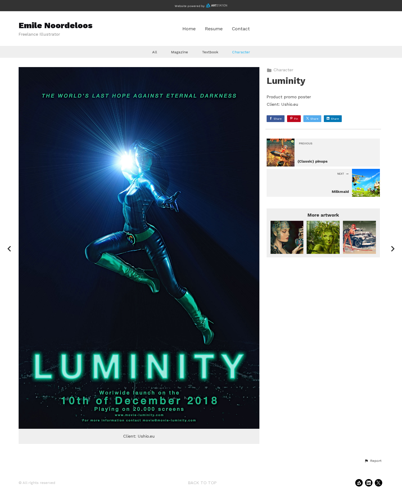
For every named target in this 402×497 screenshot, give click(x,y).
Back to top (202, 482)
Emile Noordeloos (56, 25)
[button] (372, 461)
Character (241, 52)
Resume (214, 28)
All (154, 52)
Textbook (210, 52)
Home (189, 28)
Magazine (179, 52)
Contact (241, 28)
